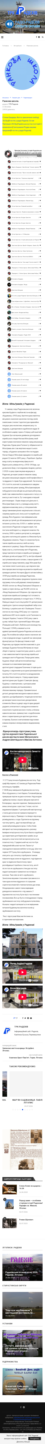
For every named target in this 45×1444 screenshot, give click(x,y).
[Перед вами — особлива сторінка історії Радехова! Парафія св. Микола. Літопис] (9, 1204)
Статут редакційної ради (22, 1419)
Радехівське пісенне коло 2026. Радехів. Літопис (21, 1273)
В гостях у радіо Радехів (21, 130)
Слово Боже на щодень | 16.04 (30, 1187)
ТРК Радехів (13, 104)
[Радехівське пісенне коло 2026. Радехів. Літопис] (22, 1267)
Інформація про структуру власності (27, 1417)
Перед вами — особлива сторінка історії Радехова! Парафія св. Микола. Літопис (31, 1204)
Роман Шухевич (26, 1220)
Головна (5, 46)
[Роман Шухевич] (9, 1223)
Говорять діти (16, 97)
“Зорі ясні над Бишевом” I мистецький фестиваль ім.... (20, 1311)
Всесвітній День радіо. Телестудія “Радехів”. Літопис (21, 1387)
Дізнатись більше (23, 1442)
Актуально (18, 46)
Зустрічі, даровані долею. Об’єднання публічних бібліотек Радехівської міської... (22, 1348)
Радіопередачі (28, 97)
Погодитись (34, 1438)
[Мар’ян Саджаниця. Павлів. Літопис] (22, 1084)
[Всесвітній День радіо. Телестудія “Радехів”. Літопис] (22, 1381)
